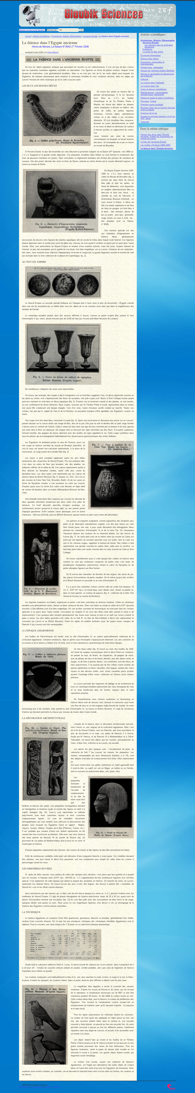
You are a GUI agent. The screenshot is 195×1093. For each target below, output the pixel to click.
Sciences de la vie (149, 113)
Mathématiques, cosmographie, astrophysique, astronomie (154, 93)
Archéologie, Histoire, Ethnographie (66, 36)
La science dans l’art (150, 86)
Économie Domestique (151, 55)
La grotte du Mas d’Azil (153, 52)
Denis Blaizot (52, 52)
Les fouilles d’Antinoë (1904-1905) (155, 145)
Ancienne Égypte (90, 36)
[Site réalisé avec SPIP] (171, 1089)
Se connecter (37, 1087)
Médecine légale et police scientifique (157, 98)
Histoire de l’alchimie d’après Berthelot (157, 71)
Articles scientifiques (41, 36)
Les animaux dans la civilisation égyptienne (159, 46)
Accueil (28, 36)
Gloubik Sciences (120, 12)
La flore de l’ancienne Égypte (153, 142)
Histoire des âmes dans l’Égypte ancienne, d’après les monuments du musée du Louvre (157, 136)
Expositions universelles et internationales (152, 63)
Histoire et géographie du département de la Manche (157, 75)
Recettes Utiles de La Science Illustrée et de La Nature (158, 109)
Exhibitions (147, 49)
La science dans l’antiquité (152, 83)
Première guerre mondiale (152, 104)
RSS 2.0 (57, 1087)
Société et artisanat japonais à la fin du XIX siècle (158, 117)
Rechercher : (52, 30)
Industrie (144, 79)
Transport (145, 122)
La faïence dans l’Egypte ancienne (157, 148)
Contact (48, 1087)
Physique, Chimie (148, 101)
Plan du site (24, 1087)
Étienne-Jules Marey (150, 59)
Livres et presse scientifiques (154, 89)
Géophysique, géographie (152, 67)
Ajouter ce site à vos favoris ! (32, 30)
